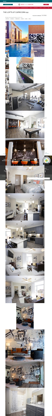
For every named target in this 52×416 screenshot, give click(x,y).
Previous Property (5, 153)
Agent (26, 18)
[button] (8, 4)
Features (22, 18)
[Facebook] (3, 1)
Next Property (47, 153)
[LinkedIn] (5, 1)
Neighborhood (17, 18)
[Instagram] (4, 1)
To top (46, 152)
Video (29, 18)
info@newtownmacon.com (45, 169)
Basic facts (7, 18)
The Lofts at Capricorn (37, 15)
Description (12, 18)
